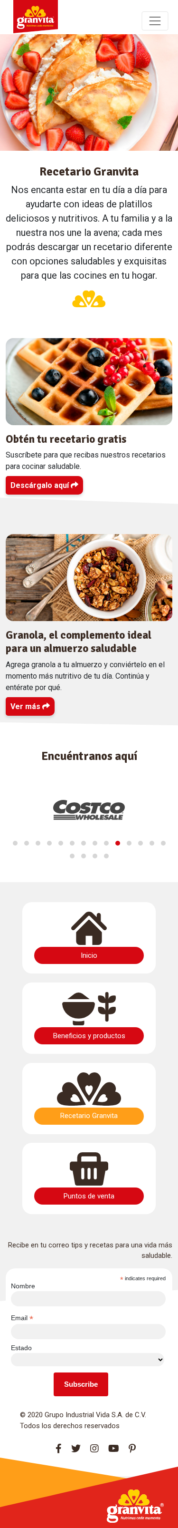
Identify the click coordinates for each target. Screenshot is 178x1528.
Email (22, 1318)
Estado (21, 1348)
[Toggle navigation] (155, 20)
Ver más (26, 706)
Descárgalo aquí (40, 485)
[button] (15, 843)
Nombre (23, 1286)
